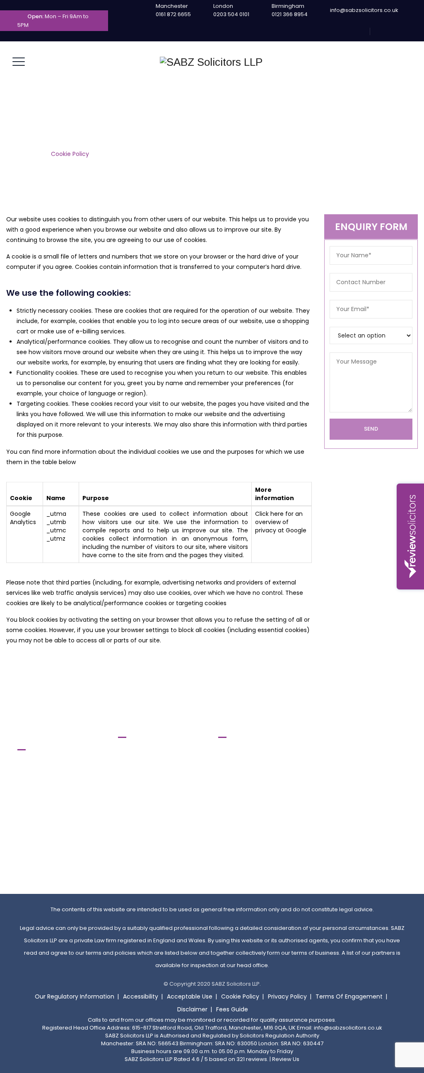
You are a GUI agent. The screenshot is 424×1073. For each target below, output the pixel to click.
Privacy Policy (287, 996)
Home (32, 154)
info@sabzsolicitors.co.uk (364, 10)
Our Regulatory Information (74, 996)
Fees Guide (232, 1009)
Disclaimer (192, 1009)
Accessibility (140, 996)
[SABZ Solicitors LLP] (211, 62)
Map (30, 845)
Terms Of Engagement (349, 996)
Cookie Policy (240, 996)
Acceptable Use (189, 996)
